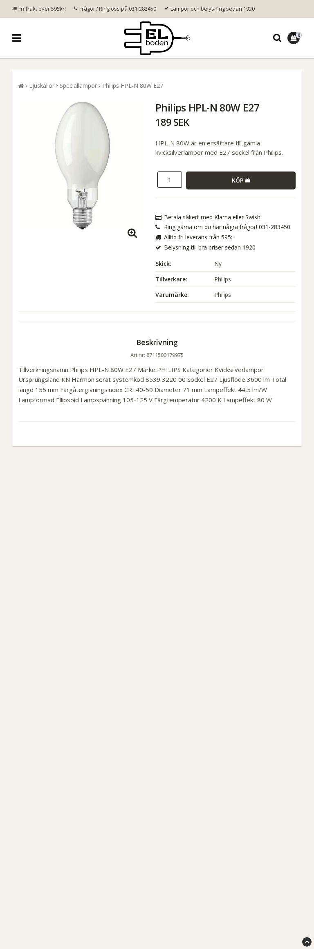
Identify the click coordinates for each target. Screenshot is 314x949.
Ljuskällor (41, 85)
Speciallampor (78, 85)
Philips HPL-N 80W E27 (132, 85)
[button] (294, 38)
